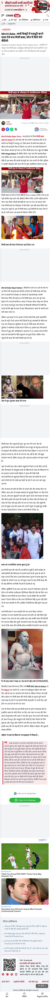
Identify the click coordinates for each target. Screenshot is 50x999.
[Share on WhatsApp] (11, 129)
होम (4, 24)
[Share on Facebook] (7, 129)
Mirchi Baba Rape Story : (11, 136)
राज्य (46, 20)
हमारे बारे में (5, 981)
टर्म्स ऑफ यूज (33, 981)
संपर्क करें (45, 981)
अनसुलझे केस (11, 24)
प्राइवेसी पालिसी (19, 981)
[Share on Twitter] (16, 129)
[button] (3, 20)
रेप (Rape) (5, 690)
